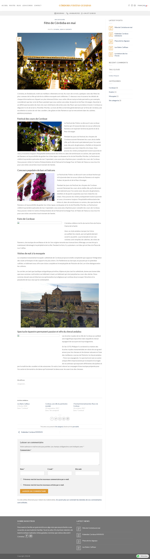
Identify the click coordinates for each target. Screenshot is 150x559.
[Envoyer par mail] (60, 419)
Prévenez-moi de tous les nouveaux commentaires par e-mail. (46, 479)
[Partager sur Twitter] (56, 419)
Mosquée (116, 75)
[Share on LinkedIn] (68, 419)
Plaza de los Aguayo (122, 41)
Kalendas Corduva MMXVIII (32, 432)
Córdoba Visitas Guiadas (75, 5)
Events (111, 92)
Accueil (5, 5)
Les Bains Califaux (23, 404)
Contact (37, 5)
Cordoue (111, 75)
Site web (78, 469)
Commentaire (25, 450)
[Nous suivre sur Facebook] (129, 5)
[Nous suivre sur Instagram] (132, 5)
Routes (12, 5)
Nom (22, 469)
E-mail (50, 469)
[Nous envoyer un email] (135, 5)
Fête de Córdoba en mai (123, 27)
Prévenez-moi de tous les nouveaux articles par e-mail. (43, 485)
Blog (19, 5)
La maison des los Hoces (121, 54)
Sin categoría (60, 19)
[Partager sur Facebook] (52, 419)
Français (141, 5)
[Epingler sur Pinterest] (64, 419)
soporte (69, 29)
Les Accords (27, 5)
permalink (76, 427)
